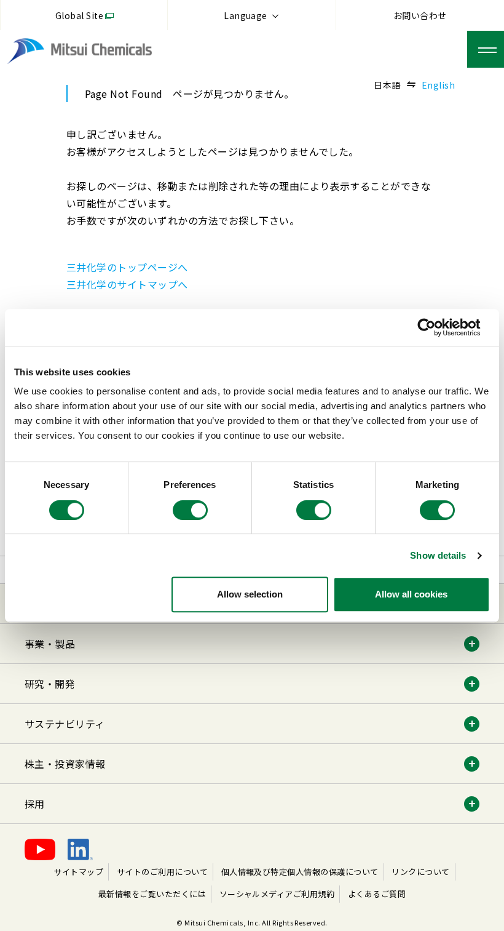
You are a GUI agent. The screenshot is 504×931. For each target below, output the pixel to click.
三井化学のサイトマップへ (127, 284)
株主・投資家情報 (65, 763)
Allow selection (250, 594)
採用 (35, 803)
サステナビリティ (65, 723)
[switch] (190, 510)
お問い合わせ (420, 15)
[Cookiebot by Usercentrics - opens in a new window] (436, 327)
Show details (438, 555)
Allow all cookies (411, 594)
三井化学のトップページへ (127, 267)
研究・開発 (50, 683)
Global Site (79, 15)
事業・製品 (50, 643)
